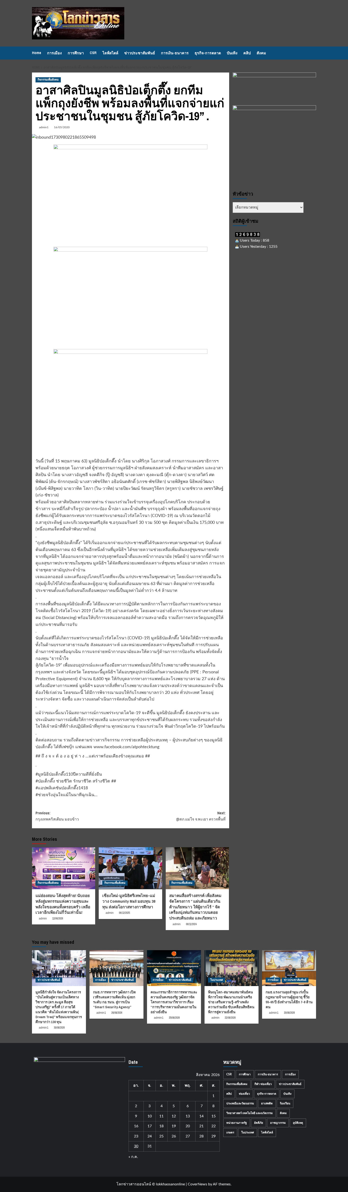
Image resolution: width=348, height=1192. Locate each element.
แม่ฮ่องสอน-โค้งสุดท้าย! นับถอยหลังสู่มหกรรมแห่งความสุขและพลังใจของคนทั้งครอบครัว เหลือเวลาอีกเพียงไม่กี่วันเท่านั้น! (63, 904)
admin (43, 918)
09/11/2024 (191, 924)
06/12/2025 (124, 913)
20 (188, 1126)
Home (36, 52)
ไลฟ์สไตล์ (110, 53)
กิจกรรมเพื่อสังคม (48, 79)
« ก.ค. (133, 1157)
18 (161, 1126)
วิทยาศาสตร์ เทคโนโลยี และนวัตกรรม (249, 1113)
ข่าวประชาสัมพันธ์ (139, 53)
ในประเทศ (216, 980)
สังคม (261, 53)
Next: (200, 816)
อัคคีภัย (258, 1122)
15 (213, 1116)
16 (136, 1126)
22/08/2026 (230, 1018)
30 (136, 1146)
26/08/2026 (116, 1013)
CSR (93, 52)
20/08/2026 (289, 1013)
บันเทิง (232, 53)
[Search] (313, 53)
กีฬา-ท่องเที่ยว (263, 1084)
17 (149, 1126)
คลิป (247, 53)
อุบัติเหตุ (298, 1122)
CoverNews (197, 1184)
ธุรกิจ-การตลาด (208, 53)
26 (174, 1136)
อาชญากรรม (278, 1122)
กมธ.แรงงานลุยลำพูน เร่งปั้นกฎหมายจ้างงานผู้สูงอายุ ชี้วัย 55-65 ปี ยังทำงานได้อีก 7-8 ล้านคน (289, 999)
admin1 (44, 127)
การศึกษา (76, 53)
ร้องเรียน (285, 1103)
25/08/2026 (174, 1018)
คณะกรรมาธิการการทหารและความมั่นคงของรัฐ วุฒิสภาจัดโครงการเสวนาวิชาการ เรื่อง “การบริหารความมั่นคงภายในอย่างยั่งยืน (174, 1002)
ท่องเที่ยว (244, 1093)
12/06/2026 (57, 918)
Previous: (57, 816)
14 (201, 1116)
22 (213, 1126)
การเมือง (54, 53)
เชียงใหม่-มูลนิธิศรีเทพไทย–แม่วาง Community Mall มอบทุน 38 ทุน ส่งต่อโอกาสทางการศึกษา (128, 901)
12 (174, 1116)
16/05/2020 (62, 127)
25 (161, 1136)
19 (174, 1126)
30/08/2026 (59, 1028)
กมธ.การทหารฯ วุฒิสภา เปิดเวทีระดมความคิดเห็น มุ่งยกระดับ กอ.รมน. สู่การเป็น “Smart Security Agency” (114, 999)
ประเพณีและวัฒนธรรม (240, 1103)
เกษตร (230, 1132)
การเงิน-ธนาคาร (175, 53)
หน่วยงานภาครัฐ (236, 1122)
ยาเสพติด (267, 1103)
